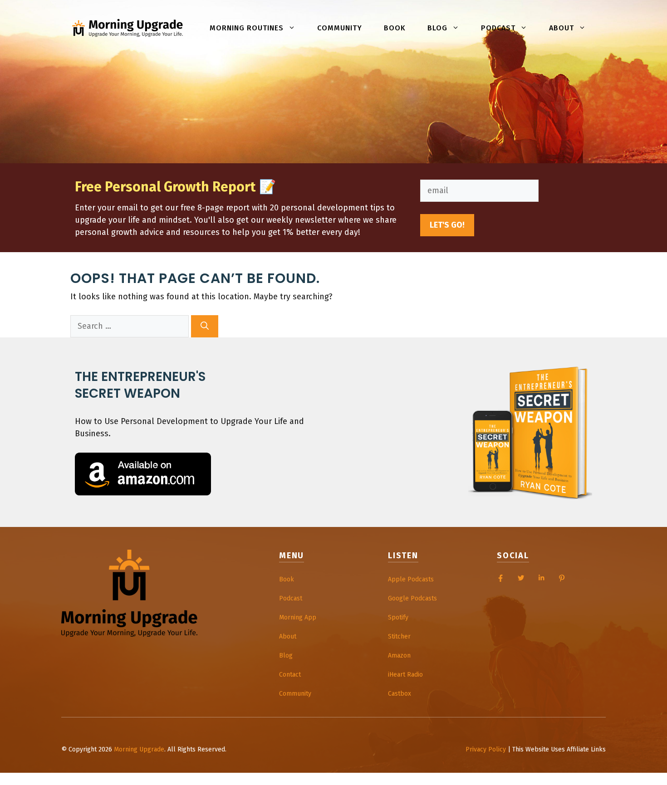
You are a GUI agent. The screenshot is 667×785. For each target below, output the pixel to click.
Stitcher (399, 636)
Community (339, 28)
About (561, 28)
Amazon (399, 655)
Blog (437, 28)
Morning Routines (247, 28)
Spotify (398, 617)
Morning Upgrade (139, 749)
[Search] (204, 326)
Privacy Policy (486, 749)
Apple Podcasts (411, 579)
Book (395, 28)
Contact (290, 674)
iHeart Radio (405, 674)
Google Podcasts (412, 598)
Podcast (498, 28)
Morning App (297, 617)
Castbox (399, 693)
